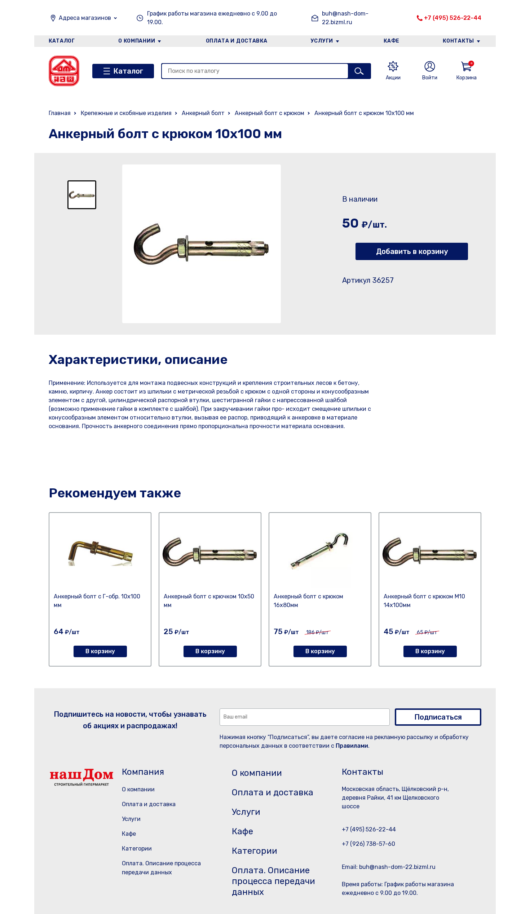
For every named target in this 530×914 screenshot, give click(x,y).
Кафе (391, 41)
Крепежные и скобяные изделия (126, 113)
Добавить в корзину (412, 251)
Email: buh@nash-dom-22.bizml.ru (389, 867)
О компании (136, 41)
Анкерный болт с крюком (269, 113)
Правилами (352, 745)
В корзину (100, 651)
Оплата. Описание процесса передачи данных (273, 881)
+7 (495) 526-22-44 (452, 17)
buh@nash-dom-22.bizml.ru (345, 18)
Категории (137, 848)
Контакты (458, 41)
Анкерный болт (203, 113)
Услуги (322, 41)
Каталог (62, 41)
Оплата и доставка (237, 41)
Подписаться (438, 717)
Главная (60, 113)
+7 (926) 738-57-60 (368, 843)
